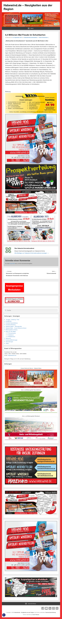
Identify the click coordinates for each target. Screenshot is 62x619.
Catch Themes (35, 614)
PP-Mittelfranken (11, 336)
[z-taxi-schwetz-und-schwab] (31, 113)
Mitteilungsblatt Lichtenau (12, 329)
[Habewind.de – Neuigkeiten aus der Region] (31, 26)
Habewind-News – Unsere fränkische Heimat (16, 328)
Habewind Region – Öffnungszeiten (14, 326)
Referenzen (8, 338)
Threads (57, 608)
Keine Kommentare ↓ (44, 37)
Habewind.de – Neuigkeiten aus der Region (28, 7)
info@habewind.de (12, 355)
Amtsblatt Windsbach (11, 324)
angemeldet (12, 263)
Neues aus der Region (11, 331)
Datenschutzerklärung (50, 612)
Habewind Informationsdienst (30, 37)
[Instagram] (53, 608)
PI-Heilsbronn (10, 335)
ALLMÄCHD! (9, 321)
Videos (7, 343)
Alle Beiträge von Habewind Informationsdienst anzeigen (31, 253)
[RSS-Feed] (50, 608)
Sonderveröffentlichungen (11, 340)
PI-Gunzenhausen (11, 333)
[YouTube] (46, 608)
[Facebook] (42, 608)
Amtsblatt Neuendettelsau (12, 323)
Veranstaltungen (9, 341)
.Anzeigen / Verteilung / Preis (12, 319)
